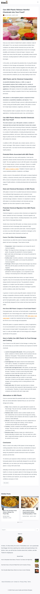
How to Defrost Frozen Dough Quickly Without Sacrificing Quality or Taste (29, 512)
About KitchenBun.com (7, 581)
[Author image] (3, 15)
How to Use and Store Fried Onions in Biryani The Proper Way (10, 512)
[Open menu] (38, 2)
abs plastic (6, 482)
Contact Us (16, 581)
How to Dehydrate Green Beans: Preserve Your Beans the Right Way (16, 559)
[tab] (18, 522)
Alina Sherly (8, 15)
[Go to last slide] (3, 509)
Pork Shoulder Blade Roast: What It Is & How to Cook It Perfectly (15, 570)
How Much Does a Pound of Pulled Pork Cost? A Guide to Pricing (15, 564)
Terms (29, 581)
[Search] (37, 529)
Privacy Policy (23, 581)
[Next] (37, 509)
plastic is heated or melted (12, 169)
